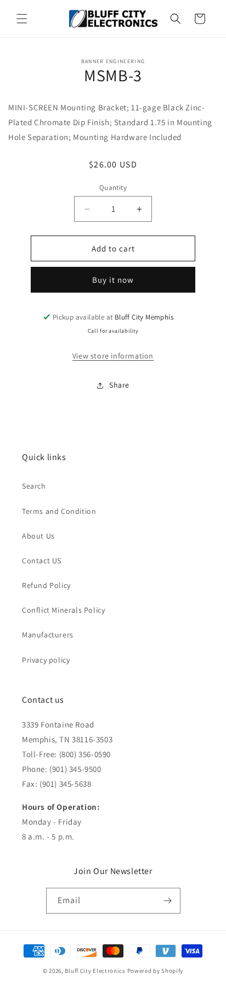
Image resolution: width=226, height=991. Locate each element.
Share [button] (119, 385)
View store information (113, 356)
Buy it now (113, 280)
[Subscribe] (168, 901)
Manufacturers (48, 635)
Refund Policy (46, 585)
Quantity (113, 187)
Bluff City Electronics (96, 971)
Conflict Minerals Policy (63, 610)
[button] (22, 19)
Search (34, 486)
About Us (38, 536)
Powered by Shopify (155, 971)
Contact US (41, 561)
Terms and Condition (59, 511)
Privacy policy (46, 660)
